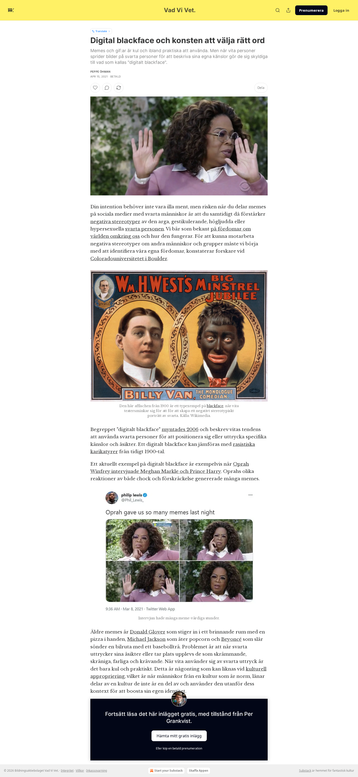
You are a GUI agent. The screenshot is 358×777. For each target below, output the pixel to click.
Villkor (80, 770)
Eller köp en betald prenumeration (179, 748)
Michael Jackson (146, 639)
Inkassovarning (96, 770)
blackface (215, 406)
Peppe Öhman (100, 71)
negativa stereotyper (115, 221)
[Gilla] (95, 88)
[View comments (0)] (107, 88)
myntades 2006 (180, 429)
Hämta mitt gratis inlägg (179, 736)
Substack (305, 770)
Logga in (341, 10)
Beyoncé (231, 639)
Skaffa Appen (198, 770)
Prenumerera (311, 10)
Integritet (67, 770)
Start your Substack (168, 770)
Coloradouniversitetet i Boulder (128, 258)
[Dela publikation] (288, 10)
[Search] (278, 10)
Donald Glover (147, 632)
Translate (101, 31)
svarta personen (144, 229)
